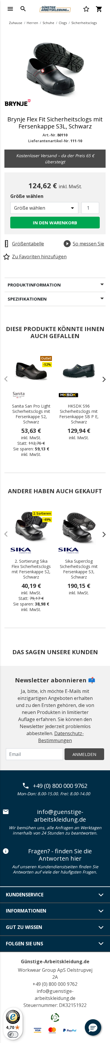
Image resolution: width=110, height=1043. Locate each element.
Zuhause (15, 23)
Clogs (63, 23)
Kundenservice (24, 894)
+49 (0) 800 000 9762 (60, 786)
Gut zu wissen (24, 927)
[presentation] (101, 379)
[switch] (13, 1034)
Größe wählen (26, 196)
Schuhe (48, 23)
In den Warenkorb (55, 222)
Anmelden (84, 754)
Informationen (26, 911)
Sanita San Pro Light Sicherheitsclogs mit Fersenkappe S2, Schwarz (31, 414)
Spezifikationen (27, 299)
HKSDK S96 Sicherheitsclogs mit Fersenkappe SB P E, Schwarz (79, 414)
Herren (32, 23)
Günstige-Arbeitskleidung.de (55, 961)
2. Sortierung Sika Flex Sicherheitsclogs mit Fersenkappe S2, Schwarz (31, 569)
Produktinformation (34, 285)
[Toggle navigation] (10, 9)
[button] (93, 1027)
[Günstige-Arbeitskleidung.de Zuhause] (55, 8)
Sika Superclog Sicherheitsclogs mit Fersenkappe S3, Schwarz (79, 569)
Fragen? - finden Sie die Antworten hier (60, 854)
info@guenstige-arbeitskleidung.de (60, 815)
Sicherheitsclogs (84, 23)
